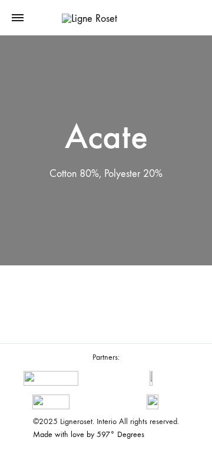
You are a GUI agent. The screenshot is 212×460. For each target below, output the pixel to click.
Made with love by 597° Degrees (88, 434)
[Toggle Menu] (18, 18)
